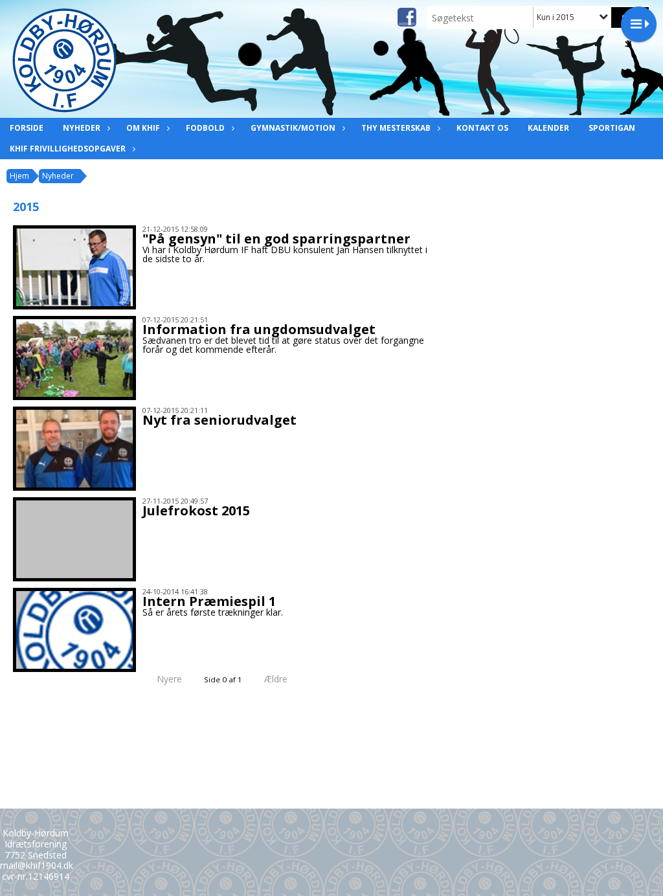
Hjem (19, 175)
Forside (26, 127)
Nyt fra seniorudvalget (219, 420)
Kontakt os (482, 127)
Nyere (169, 679)
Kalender (548, 127)
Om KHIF (143, 127)
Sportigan (612, 127)
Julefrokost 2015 (196, 510)
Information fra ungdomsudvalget (259, 329)
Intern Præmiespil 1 (209, 601)
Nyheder (81, 127)
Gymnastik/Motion (293, 127)
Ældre (277, 679)
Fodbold (205, 127)
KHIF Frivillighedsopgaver (68, 148)
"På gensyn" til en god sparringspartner (276, 238)
